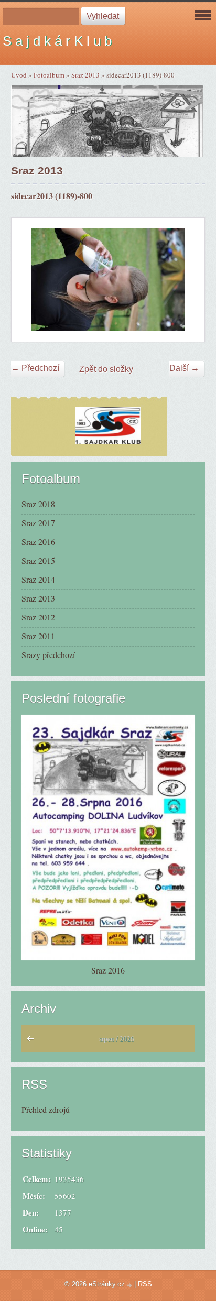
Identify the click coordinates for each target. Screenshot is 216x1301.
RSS (145, 1284)
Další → (184, 368)
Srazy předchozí (48, 654)
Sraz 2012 (38, 616)
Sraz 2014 (38, 579)
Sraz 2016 (38, 541)
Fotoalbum (49, 75)
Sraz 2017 (38, 522)
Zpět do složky (106, 369)
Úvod (19, 75)
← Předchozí (35, 368)
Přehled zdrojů (45, 1109)
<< (33, 1041)
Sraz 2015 (38, 560)
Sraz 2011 (38, 635)
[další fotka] (187, 279)
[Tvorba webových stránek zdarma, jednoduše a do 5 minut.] (130, 1285)
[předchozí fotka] (28, 279)
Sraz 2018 (38, 503)
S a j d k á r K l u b (57, 41)
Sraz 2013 (85, 75)
